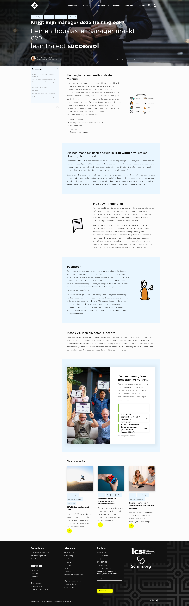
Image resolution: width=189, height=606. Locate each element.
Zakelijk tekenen (36, 583)
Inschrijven (104, 591)
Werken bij (68, 571)
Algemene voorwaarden (72, 581)
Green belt (34, 577)
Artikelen (117, 5)
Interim (86, 5)
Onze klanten (101, 5)
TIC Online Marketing (64, 601)
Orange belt (49, 17)
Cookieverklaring (70, 587)
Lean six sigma (37, 17)
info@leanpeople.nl (103, 559)
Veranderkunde (61, 17)
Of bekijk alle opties (126, 436)
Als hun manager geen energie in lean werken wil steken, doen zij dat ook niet (44, 82)
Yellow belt (72, 17)
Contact (142, 5)
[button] (149, 5)
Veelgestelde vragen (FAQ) (40, 589)
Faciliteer (35, 90)
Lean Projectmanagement (40, 552)
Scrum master (36, 580)
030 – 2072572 (102, 562)
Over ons (129, 5)
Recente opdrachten (38, 559)
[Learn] (154, 5)
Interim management (38, 556)
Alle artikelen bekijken (76, 461)
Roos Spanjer (47, 57)
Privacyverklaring (70, 584)
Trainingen (72, 5)
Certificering (68, 556)
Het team (67, 565)
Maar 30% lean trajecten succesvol (43, 93)
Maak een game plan (39, 87)
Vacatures (67, 568)
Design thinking (36, 586)
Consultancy (37, 548)
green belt (122, 394)
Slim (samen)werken (75, 499)
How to (101, 495)
